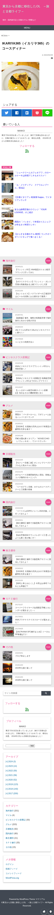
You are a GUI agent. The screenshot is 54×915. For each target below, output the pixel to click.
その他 (9, 847)
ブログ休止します (22, 656)
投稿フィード (12, 869)
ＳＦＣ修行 (11, 842)
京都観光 (10, 829)
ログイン (10, 864)
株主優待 (10, 838)
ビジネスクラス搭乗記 (16, 820)
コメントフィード (14, 873)
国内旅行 (10, 833)
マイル (9, 815)
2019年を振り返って (23, 668)
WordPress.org (12, 878)
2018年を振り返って (23, 680)
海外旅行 (10, 810)
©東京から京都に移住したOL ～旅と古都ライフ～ (23, 902)
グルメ (9, 824)
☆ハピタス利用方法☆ (24, 342)
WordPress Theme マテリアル (32, 899)
